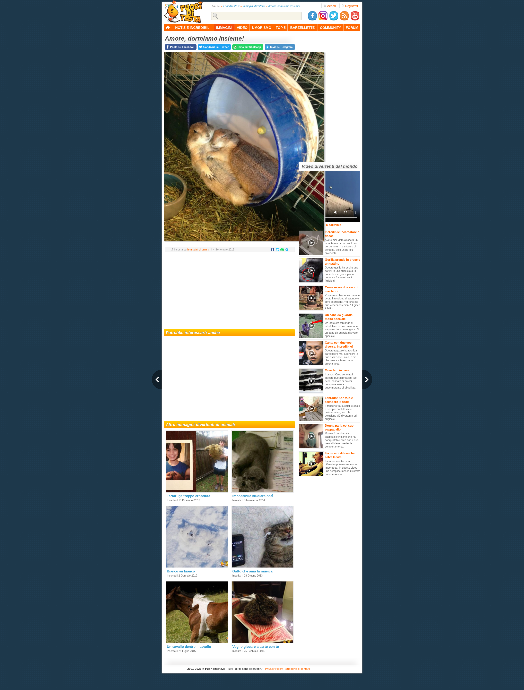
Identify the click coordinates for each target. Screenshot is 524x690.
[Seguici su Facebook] (312, 19)
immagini (224, 28)
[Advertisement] (229, 288)
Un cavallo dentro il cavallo (189, 647)
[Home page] (168, 27)
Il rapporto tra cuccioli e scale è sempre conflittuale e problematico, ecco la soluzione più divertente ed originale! (342, 412)
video (242, 28)
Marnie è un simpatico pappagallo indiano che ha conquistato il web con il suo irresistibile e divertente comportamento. (341, 440)
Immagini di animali (198, 249)
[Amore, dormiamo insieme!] (244, 242)
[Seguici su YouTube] (355, 19)
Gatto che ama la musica (252, 571)
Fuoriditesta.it (231, 6)
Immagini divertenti (254, 6)
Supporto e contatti (297, 668)
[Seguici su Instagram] (323, 19)
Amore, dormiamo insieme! (284, 6)
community (330, 28)
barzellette (302, 28)
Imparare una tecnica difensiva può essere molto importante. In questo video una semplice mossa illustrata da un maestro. (342, 468)
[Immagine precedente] (157, 379)
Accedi (331, 6)
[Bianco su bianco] (197, 567)
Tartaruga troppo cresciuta (188, 496)
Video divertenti (318, 166)
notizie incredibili (192, 28)
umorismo (261, 28)
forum (352, 28)
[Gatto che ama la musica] (262, 567)
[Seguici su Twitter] (334, 19)
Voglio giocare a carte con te (255, 647)
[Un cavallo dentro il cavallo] (197, 642)
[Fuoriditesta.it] (183, 11)
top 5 (281, 28)
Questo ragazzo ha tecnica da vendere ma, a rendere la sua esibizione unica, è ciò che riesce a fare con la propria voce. (341, 357)
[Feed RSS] (344, 19)
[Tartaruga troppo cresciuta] (197, 491)
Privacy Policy (274, 668)
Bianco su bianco (181, 571)
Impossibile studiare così (252, 496)
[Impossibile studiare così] (262, 491)
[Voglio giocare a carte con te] (262, 642)
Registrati (351, 6)
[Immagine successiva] (367, 379)
